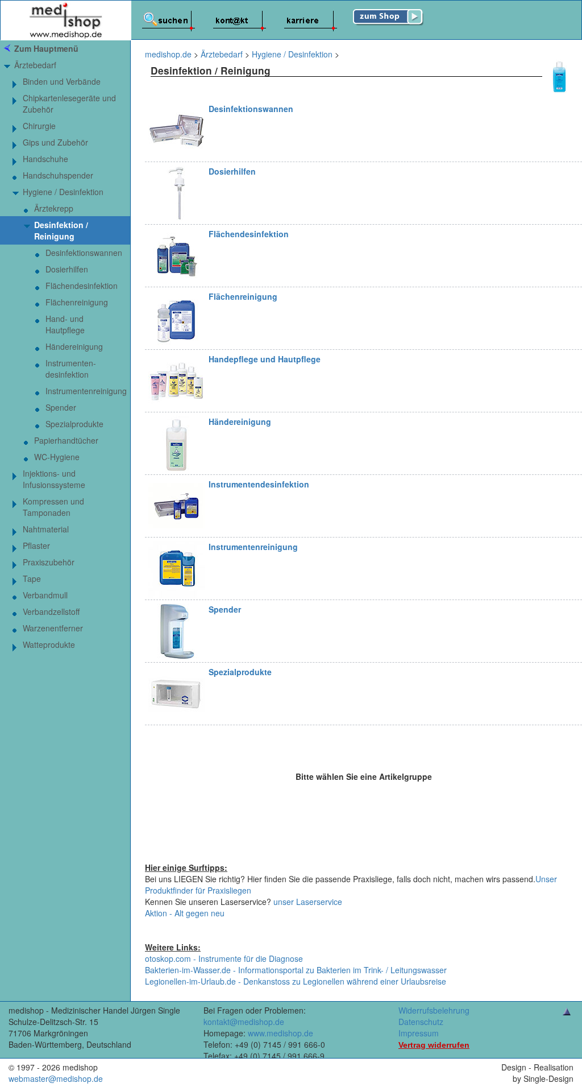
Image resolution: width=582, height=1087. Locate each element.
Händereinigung (240, 421)
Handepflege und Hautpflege (265, 359)
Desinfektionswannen (251, 108)
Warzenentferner (53, 628)
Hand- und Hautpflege (65, 324)
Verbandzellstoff (51, 611)
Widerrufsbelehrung (433, 1010)
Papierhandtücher (66, 440)
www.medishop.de (280, 1033)
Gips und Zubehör (55, 142)
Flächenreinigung (243, 296)
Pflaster (36, 545)
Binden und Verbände (62, 81)
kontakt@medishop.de (243, 1021)
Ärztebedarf (35, 65)
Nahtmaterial (46, 529)
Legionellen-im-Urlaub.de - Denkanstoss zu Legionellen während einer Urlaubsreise (295, 981)
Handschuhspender (58, 175)
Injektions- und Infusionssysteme (54, 479)
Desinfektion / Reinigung (61, 230)
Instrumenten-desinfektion (70, 368)
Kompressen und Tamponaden (53, 506)
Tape (32, 578)
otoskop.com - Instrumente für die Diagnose (224, 958)
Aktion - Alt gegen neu (185, 913)
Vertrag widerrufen (433, 1044)
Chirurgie (39, 125)
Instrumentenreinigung (253, 546)
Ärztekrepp (53, 208)
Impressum (418, 1033)
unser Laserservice (307, 901)
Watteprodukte (49, 644)
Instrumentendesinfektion (259, 484)
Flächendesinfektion (249, 233)
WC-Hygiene (57, 456)
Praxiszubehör (48, 562)
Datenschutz (420, 1021)
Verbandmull (45, 595)
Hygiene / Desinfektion (63, 191)
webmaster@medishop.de (56, 1078)
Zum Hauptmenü (46, 48)
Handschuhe (45, 158)
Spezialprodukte (240, 671)
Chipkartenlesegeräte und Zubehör (69, 103)
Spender (225, 609)
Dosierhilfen (232, 171)
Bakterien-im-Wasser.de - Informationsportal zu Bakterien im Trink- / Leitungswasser (296, 970)
